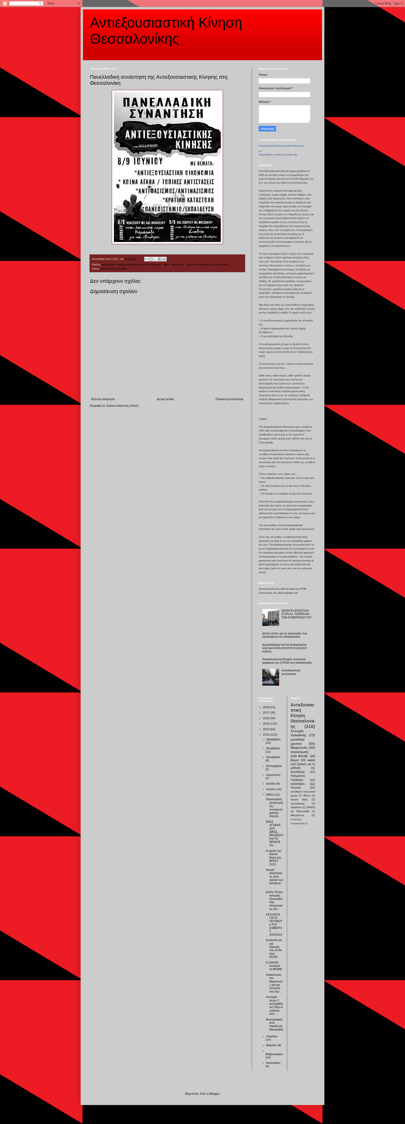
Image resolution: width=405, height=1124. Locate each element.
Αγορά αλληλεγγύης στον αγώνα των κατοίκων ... (274, 878)
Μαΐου (270, 794)
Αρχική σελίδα (165, 399)
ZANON (310, 807)
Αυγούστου (273, 775)
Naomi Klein (299, 799)
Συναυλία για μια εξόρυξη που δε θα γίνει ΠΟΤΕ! (274, 948)
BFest (307, 795)
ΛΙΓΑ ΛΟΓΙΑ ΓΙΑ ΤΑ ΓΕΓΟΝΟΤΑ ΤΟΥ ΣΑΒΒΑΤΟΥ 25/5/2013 (274, 924)
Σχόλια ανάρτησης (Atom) (122, 405)
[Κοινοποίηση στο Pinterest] (164, 259)
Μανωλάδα (302, 811)
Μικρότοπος (297, 815)
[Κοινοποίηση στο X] (155, 259)
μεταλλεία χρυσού (297, 741)
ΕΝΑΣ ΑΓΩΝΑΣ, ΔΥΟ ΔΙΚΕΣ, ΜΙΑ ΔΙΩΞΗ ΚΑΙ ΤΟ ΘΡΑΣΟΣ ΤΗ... (274, 833)
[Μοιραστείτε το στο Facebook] (160, 259)
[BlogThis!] (151, 259)
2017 (266, 712)
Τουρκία (296, 787)
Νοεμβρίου (273, 748)
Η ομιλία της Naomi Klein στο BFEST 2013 (273, 857)
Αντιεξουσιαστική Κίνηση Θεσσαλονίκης (139, 264)
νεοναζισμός (298, 803)
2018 (266, 707)
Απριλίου (272, 1036)
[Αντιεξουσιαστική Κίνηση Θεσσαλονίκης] (260, 150)
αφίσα (166, 264)
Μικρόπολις (177, 264)
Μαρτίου (272, 1045)
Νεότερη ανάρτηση (103, 399)
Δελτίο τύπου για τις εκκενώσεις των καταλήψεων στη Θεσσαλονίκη (284, 635)
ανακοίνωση (108, 264)
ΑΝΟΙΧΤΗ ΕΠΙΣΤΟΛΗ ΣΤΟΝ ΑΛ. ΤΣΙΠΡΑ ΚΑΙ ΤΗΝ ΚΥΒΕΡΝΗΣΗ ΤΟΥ (296, 614)
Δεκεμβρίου (273, 739)
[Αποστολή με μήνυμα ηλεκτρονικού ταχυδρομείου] (146, 259)
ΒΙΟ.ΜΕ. (303, 756)
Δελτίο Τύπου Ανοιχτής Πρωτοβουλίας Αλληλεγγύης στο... (274, 900)
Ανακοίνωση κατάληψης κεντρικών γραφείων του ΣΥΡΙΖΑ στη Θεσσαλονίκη (287, 661)
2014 (266, 729)
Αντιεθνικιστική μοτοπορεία (290, 672)
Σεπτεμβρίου (274, 766)
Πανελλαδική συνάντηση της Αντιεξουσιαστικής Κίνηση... (274, 808)
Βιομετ (295, 760)
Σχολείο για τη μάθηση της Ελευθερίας (207, 264)
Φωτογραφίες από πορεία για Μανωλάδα (274, 1024)
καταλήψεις (298, 783)
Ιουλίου (271, 783)
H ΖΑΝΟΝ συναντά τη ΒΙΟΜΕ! (274, 966)
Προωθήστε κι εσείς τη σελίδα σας (278, 154)
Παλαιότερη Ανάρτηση (230, 399)
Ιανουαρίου (273, 1062)
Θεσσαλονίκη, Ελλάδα (113, 268)
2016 (266, 718)
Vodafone (296, 807)
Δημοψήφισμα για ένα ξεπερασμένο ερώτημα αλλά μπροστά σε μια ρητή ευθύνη (284, 648)
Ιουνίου (271, 789)
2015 (266, 723)
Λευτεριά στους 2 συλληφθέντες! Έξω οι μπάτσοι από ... (274, 1005)
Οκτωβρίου (273, 757)
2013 (266, 734)
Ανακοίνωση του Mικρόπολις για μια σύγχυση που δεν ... (274, 983)
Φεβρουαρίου (274, 1054)
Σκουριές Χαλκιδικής (298, 733)
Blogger (214, 1093)
